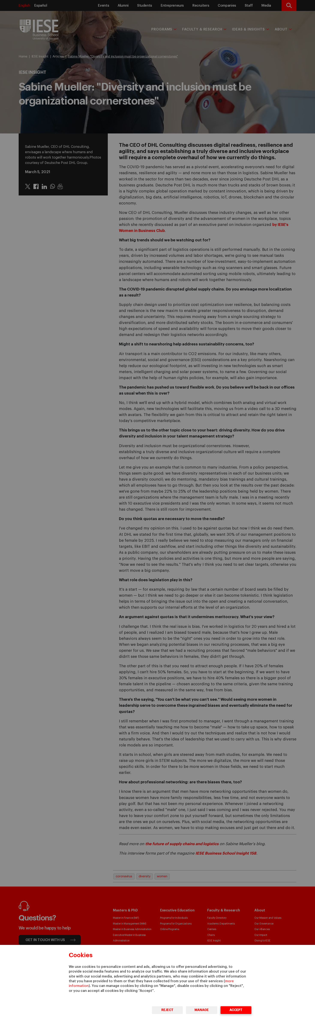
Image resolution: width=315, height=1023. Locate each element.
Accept (236, 1010)
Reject (167, 1010)
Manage (202, 1010)
